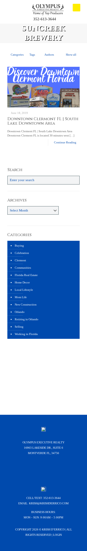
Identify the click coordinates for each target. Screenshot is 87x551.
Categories (17, 54)
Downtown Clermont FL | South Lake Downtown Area (42, 121)
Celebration (22, 253)
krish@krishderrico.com (49, 503)
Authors (49, 54)
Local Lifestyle (24, 289)
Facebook (25, 469)
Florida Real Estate (26, 275)
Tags (32, 54)
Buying (19, 245)
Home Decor (22, 282)
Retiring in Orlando (26, 319)
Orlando (20, 312)
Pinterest (61, 469)
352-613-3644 (52, 498)
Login (57, 534)
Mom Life (21, 297)
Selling (19, 326)
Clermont (20, 260)
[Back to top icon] (78, 542)
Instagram (37, 469)
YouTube (49, 469)
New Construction (26, 304)
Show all (71, 54)
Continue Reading (65, 142)
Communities (23, 267)
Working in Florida (26, 334)
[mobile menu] (76, 7)
